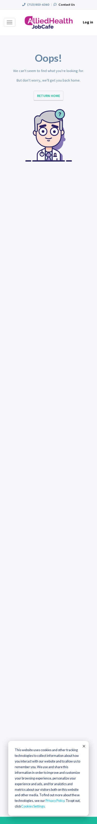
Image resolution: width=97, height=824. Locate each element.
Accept (83, 746)
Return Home (48, 95)
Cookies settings (33, 806)
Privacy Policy (55, 801)
